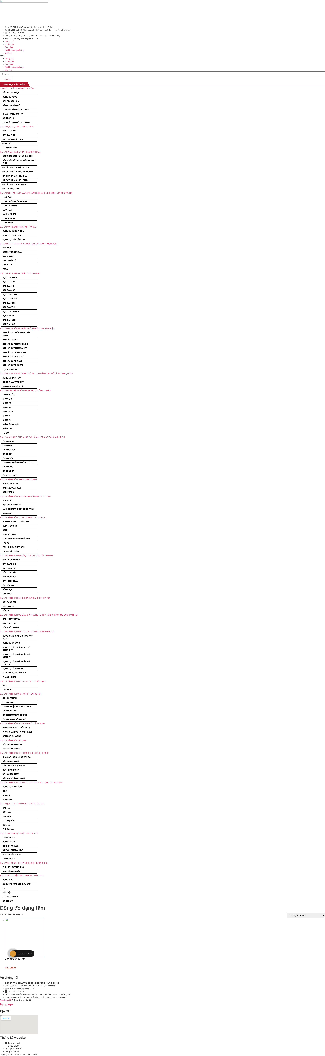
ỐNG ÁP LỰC (8, 441)
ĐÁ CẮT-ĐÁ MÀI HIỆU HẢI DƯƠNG (18, 171)
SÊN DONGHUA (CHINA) (14, 765)
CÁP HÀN (7, 808)
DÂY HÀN (7, 812)
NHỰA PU (7, 420)
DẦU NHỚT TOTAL (11, 627)
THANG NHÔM (9, 677)
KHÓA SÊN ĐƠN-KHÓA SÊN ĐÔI (17, 757)
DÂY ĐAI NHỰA (9, 131)
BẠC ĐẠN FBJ (9, 281)
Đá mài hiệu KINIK (11, 188)
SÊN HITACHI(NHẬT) (12, 770)
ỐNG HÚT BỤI (9, 450)
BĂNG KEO (7, 500)
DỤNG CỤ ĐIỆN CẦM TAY (14, 239)
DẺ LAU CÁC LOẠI (11, 92)
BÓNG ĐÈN (7, 880)
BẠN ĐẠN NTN (9, 320)
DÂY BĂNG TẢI (9, 602)
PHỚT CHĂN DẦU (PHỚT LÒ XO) (17, 732)
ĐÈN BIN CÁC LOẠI (11, 101)
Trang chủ (9, 41)
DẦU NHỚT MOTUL (11, 619)
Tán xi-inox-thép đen (14, 547)
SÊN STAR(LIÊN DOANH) (14, 778)
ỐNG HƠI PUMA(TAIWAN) (14, 719)
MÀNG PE (7, 513)
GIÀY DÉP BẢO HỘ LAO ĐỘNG (16, 109)
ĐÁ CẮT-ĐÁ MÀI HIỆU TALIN (15, 180)
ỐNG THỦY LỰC (10, 475)
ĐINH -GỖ (7, 143)
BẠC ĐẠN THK (9, 307)
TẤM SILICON (9, 858)
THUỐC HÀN (8, 829)
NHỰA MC (7, 399)
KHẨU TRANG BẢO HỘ (13, 114)
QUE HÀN (7, 825)
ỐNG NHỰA (8, 458)
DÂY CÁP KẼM (9, 568)
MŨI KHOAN (8, 256)
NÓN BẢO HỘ (9, 118)
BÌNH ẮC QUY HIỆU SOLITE (15, 348)
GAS (5, 685)
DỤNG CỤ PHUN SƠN (12, 787)
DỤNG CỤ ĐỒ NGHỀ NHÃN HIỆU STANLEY (17, 655)
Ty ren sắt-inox (11, 551)
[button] (162, 55)
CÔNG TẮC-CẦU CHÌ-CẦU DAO (17, 884)
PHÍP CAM (7, 428)
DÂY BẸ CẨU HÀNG (11, 560)
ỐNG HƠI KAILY (10, 711)
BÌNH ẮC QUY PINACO (13, 361)
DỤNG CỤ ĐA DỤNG (11, 643)
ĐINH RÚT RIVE (9, 534)
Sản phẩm (9, 47)
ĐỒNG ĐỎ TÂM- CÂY (12, 378)
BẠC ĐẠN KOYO (10, 294)
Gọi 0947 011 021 (24, 953)
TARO (5, 269)
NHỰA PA (7, 403)
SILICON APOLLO (11, 846)
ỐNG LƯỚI (7, 454)
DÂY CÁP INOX (9, 564)
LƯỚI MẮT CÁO (10, 214)
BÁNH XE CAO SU (11, 483)
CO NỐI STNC (9, 702)
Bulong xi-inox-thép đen (16, 521)
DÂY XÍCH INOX (10, 577)
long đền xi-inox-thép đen (16, 538)
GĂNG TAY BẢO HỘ (11, 105)
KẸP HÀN (7, 816)
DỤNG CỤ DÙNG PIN (12, 235)
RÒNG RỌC (8, 589)
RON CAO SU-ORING (12, 736)
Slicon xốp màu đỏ (12, 854)
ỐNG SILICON (9, 837)
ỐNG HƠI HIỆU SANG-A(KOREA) (17, 706)
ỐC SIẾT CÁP (8, 585)
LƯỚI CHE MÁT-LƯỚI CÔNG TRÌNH (18, 509)
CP (4, 888)
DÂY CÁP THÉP (9, 572)
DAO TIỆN (7, 248)
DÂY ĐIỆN (7, 892)
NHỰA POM (8, 411)
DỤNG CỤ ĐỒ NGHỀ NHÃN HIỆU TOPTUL (17, 663)
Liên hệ (8, 53)
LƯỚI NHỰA (8, 222)
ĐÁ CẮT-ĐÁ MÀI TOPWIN (14, 184)
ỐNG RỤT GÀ (8, 471)
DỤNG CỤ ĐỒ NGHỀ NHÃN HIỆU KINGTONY (17, 648)
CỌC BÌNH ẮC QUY (11, 369)
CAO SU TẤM (8, 394)
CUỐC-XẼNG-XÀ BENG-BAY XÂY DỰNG (18, 637)
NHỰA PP (7, 416)
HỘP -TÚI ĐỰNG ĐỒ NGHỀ (14, 673)
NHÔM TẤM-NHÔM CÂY (14, 386)
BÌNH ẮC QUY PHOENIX (13, 356)
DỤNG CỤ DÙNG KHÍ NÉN (14, 231)
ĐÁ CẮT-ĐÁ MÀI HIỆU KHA (15, 176)
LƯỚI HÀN (7, 210)
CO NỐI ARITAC (10, 698)
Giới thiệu (9, 44)
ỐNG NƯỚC (8, 467)
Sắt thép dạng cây (12, 744)
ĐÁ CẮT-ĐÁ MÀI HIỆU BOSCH (16, 167)
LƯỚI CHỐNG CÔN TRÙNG (15, 201)
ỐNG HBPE (7, 445)
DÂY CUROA (8, 606)
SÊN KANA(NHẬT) (11, 774)
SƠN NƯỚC (8, 799)
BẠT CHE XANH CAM (12, 505)
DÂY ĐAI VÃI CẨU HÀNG (13, 139)
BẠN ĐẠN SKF (9, 324)
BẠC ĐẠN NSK (9, 303)
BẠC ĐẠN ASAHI (10, 277)
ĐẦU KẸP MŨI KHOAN (12, 252)
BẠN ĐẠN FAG (9, 315)
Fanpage (6, 1004)
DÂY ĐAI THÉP (9, 135)
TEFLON (6, 433)
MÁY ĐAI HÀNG (10, 148)
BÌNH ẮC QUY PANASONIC (15, 352)
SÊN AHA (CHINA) (11, 761)
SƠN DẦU (7, 795)
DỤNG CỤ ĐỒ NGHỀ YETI (14, 668)
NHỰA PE (7, 407)
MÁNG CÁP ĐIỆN (10, 897)
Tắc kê (6, 543)
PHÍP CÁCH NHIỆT (11, 424)
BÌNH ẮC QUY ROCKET (13, 365)
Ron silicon (9, 841)
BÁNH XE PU (8, 492)
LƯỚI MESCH (9, 218)
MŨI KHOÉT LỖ (9, 260)
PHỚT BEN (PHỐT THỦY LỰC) (16, 727)
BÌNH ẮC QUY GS (10, 339)
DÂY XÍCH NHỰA (10, 581)
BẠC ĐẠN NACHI (10, 298)
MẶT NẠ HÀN (9, 820)
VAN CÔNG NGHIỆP (11, 871)
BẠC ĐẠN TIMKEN (11, 311)
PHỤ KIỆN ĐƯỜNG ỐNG (13, 867)
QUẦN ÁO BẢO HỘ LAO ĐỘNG (16, 122)
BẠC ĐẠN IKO (9, 286)
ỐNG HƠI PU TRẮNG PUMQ (15, 715)
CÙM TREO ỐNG (10, 526)
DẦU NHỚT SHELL (11, 623)
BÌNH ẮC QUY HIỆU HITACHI (15, 344)
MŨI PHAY (7, 265)
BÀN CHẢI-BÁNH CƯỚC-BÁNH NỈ (18, 156)
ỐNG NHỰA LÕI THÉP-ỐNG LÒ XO (18, 462)
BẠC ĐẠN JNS (9, 290)
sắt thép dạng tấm (12, 749)
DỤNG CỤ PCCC (10, 97)
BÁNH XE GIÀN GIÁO (12, 488)
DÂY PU (6, 610)
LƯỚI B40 (7, 197)
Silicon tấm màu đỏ (13, 850)
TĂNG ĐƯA (8, 594)
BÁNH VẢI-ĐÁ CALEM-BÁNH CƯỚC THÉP (19, 162)
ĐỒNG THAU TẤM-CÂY (13, 382)
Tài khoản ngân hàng (14, 50)
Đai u (5, 530)
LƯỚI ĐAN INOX (10, 205)
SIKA (5, 791)
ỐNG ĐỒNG (8, 689)
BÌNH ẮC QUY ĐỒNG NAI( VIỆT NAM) (16, 334)
